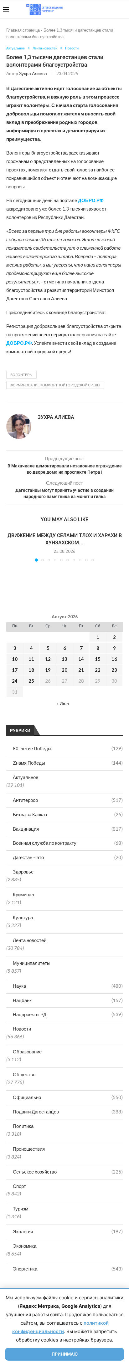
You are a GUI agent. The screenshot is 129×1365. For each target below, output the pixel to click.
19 (48, 670)
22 (98, 670)
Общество (24, 1074)
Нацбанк (68, 1000)
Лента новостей (29, 940)
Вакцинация (68, 829)
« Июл (62, 703)
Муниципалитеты (31, 963)
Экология (68, 1231)
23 (114, 670)
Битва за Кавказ (68, 814)
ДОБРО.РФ (19, 343)
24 (15, 681)
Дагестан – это (68, 857)
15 (98, 659)
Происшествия (29, 1149)
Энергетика (68, 1268)
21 (81, 670)
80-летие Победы (68, 748)
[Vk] (100, 9)
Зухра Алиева (33, 73)
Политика (23, 1126)
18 (31, 670)
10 (15, 659)
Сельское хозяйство (68, 1171)
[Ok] (113, 9)
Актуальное (25, 777)
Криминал (23, 894)
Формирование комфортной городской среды (55, 385)
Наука (68, 986)
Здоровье (23, 871)
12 (48, 659)
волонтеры (21, 375)
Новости (22, 1028)
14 (81, 659)
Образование (27, 1051)
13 (64, 659)
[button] (11, 546)
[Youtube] (93, 9)
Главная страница (23, 30)
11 (31, 659)
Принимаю (65, 1354)
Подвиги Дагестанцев (68, 1111)
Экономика (24, 1246)
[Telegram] (106, 9)
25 (31, 681)
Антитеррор (68, 800)
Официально (68, 1097)
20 (64, 670)
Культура (23, 917)
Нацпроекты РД (68, 1014)
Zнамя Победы (68, 763)
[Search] (123, 9)
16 (114, 659)
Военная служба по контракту (68, 843)
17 (15, 670)
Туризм (20, 1208)
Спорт (19, 1186)
